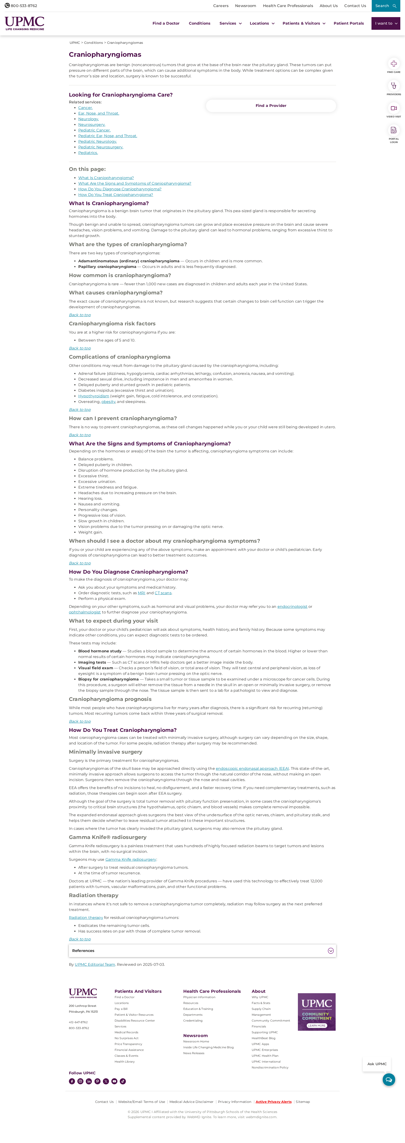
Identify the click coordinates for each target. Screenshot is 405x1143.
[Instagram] (80, 1082)
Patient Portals (349, 23)
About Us (329, 6)
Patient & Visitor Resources (134, 1014)
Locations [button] (260, 23)
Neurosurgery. (91, 124)
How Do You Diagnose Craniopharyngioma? (119, 189)
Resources (190, 1003)
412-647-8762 (78, 1022)
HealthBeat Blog (263, 1038)
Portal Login (394, 140)
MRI (141, 593)
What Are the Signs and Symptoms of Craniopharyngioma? (134, 183)
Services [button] (228, 23)
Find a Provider (271, 105)
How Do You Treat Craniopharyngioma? (115, 194)
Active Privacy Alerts (274, 1102)
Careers (221, 6)
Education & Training (198, 1009)
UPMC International (266, 1061)
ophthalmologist (85, 612)
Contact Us (355, 6)
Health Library (125, 1061)
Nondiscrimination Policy (270, 1067)
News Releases (194, 1053)
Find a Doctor (166, 23)
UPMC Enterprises (265, 1050)
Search (382, 6)
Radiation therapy (86, 917)
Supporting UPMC (265, 1032)
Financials (259, 1026)
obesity (108, 401)
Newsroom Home (196, 1041)
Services (120, 1026)
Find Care (394, 72)
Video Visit (393, 116)
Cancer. (85, 107)
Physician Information (199, 997)
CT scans (163, 593)
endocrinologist (293, 606)
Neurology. (88, 119)
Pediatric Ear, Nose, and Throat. (107, 136)
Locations (122, 1003)
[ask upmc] (389, 1079)
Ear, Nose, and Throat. (98, 113)
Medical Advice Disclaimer (191, 1102)
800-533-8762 (23, 6)
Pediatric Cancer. (94, 130)
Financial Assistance (129, 1050)
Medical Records (126, 1032)
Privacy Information (234, 1102)
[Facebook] (72, 1082)
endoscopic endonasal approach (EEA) (252, 768)
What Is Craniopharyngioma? (106, 178)
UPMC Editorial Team (95, 964)
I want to (384, 23)
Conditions (200, 23)
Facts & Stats (261, 1003)
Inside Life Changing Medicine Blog (208, 1047)
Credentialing (193, 1020)
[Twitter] (106, 1081)
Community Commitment (271, 1020)
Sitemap (303, 1102)
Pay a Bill (121, 1009)
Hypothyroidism (93, 396)
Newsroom (245, 6)
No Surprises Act (127, 1038)
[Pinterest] (97, 1082)
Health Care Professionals (288, 6)
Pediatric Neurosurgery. (100, 147)
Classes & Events (127, 1055)
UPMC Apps (260, 1044)
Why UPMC (260, 997)
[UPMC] (24, 23)
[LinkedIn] (89, 1082)
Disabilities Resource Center (135, 1020)
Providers (394, 94)
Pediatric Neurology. (97, 141)
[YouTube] (114, 1082)
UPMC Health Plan (265, 1055)
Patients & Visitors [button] (302, 23)
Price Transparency (128, 1044)
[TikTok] (123, 1081)
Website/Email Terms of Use (141, 1102)
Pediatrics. (88, 152)
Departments (193, 1014)
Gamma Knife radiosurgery (130, 859)
